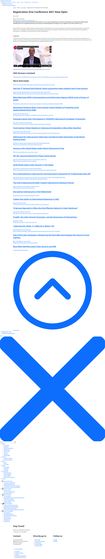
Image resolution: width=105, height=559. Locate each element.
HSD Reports (7, 520)
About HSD (6, 445)
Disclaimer (17, 551)
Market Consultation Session (10, 508)
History (5, 452)
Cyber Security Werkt (9, 499)
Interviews (6, 464)
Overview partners (8, 458)
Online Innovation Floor (9, 484)
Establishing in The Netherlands (11, 506)
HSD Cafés (6, 468)
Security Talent (7, 496)
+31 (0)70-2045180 (18, 549)
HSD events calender (40, 541)
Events (3, 465)
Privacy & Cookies (19, 553)
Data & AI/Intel (7, 475)
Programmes (5, 471)
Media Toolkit (7, 455)
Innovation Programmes (9, 482)
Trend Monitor (7, 512)
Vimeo (48, 69)
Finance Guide (7, 490)
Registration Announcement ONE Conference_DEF (24, 69)
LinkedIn (55, 540)
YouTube (55, 541)
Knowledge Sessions (8, 514)
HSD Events (6, 467)
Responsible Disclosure (20, 557)
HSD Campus (7, 451)
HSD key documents (8, 448)
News (3, 461)
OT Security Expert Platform (10, 515)
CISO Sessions (7, 517)
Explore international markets (11, 505)
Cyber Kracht (7, 521)
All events (6, 470)
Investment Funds (8, 493)
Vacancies (6, 454)
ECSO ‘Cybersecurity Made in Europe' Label (14, 509)
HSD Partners (7, 449)
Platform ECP (42, 69)
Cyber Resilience (7, 473)
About (3, 443)
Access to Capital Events (9, 491)
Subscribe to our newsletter (20, 532)
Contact (4, 478)
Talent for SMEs (7, 502)
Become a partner (8, 459)
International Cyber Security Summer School (14, 497)
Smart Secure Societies (9, 477)
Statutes (17, 554)
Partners (4, 457)
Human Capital (7, 474)
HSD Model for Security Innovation (12, 485)
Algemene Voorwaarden (20, 556)
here (81, 23)
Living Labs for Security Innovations (12, 487)
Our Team (6, 446)
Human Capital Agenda (9, 500)
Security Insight (7, 518)
